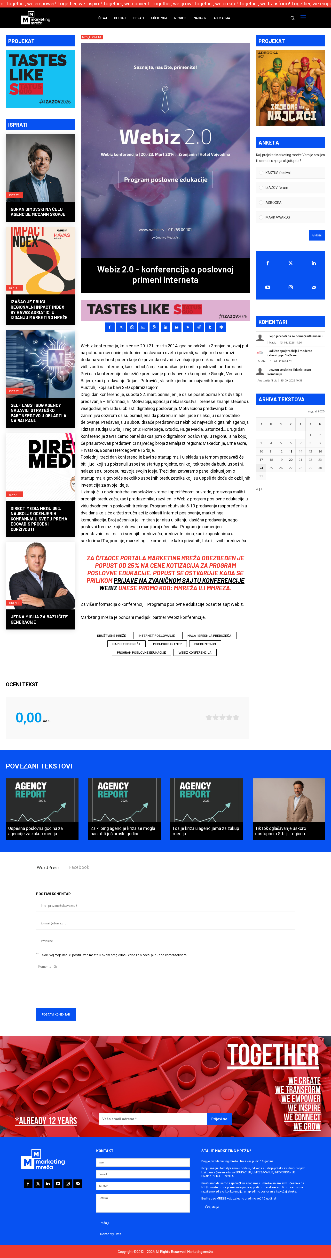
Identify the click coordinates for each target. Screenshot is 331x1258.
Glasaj (317, 235)
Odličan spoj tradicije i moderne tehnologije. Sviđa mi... (290, 353)
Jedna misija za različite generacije (39, 619)
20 (290, 459)
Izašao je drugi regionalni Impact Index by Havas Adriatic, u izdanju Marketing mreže (39, 309)
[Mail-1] (313, 287)
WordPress (48, 867)
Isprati (14, 195)
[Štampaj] (176, 327)
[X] (121, 327)
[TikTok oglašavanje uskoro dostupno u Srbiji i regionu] (289, 809)
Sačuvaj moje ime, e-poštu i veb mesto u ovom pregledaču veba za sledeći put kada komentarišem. (114, 955)
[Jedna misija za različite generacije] (40, 576)
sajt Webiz (232, 604)
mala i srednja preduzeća (209, 635)
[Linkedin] (165, 327)
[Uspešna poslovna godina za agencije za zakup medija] (42, 809)
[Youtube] (267, 287)
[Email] (143, 327)
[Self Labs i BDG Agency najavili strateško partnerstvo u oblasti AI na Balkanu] (40, 364)
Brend (14, 602)
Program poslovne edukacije (141, 652)
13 (290, 451)
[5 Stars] (236, 717)
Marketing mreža (126, 644)
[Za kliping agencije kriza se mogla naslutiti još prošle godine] (124, 809)
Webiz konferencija (99, 345)
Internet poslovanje (157, 635)
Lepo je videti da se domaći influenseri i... (297, 336)
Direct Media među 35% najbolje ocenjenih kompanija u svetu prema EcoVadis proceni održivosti (39, 519)
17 (261, 459)
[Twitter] (290, 263)
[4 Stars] (229, 717)
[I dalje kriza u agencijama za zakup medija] (206, 809)
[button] (292, 18)
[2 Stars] (215, 717)
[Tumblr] (210, 327)
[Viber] (154, 327)
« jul (259, 489)
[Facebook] (110, 327)
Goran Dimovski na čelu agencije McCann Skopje (38, 211)
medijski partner (167, 644)
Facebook (79, 867)
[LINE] (221, 327)
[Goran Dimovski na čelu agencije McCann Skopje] (40, 168)
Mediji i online (92, 37)
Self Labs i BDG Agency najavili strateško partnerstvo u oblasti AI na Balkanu (39, 413)
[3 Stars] (222, 717)
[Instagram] (290, 287)
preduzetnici (205, 644)
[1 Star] (208, 717)
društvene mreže (111, 635)
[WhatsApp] (132, 327)
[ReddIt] (199, 327)
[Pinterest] (188, 327)
